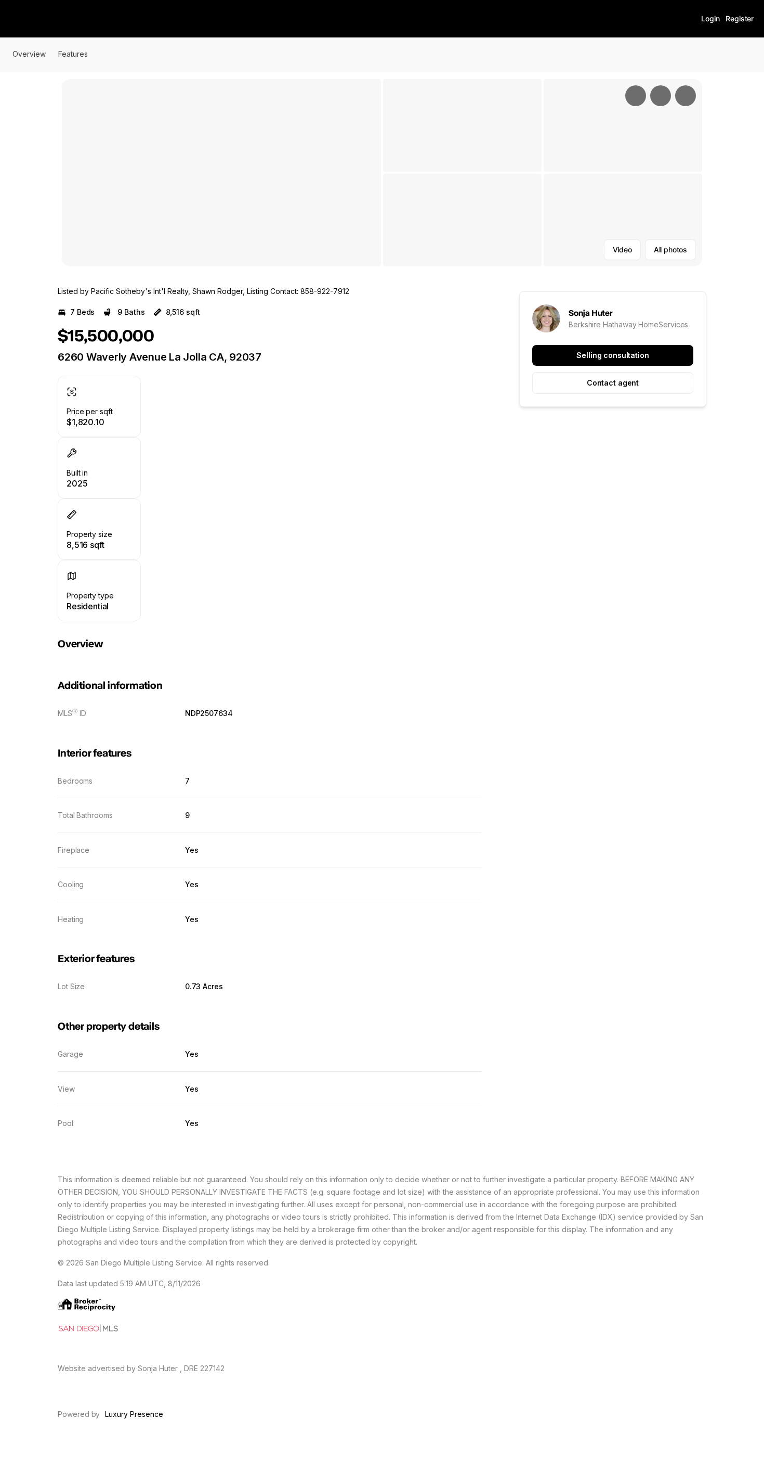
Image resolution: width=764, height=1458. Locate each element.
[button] (221, 172)
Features (73, 53)
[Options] (635, 95)
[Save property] (660, 95)
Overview (29, 53)
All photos (670, 249)
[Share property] (685, 95)
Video (622, 249)
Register (740, 18)
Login (710, 18)
